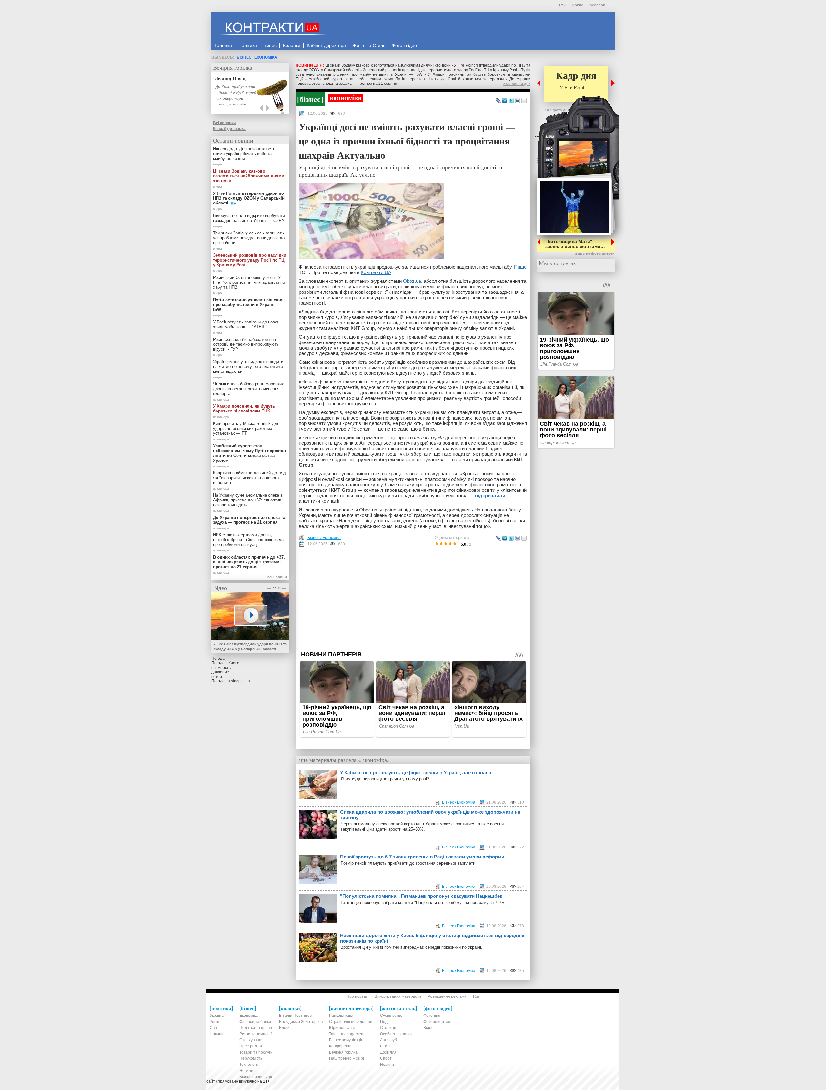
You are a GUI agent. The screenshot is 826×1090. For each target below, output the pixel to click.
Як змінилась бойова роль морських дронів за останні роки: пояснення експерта (248, 389)
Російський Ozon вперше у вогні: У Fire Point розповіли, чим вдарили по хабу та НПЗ (249, 282)
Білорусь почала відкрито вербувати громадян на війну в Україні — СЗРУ (249, 218)
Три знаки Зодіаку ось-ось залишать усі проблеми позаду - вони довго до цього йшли (249, 238)
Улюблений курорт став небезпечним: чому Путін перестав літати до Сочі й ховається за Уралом (406, 79)
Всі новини (277, 577)
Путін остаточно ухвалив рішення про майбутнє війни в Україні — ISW (413, 72)
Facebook (596, 5)
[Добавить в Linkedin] (504, 101)
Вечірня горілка (232, 67)
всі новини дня (516, 84)
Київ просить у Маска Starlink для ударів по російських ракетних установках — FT (246, 428)
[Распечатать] (517, 101)
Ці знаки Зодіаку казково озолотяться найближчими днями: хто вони (388, 65)
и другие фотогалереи (595, 253)
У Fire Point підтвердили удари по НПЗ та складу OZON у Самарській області (249, 198)
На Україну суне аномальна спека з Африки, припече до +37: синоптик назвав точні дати (247, 500)
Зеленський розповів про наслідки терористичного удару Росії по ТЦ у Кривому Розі (440, 70)
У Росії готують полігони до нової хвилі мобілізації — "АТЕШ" (245, 324)
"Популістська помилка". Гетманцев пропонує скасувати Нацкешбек (421, 896)
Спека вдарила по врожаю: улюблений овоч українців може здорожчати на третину (430, 814)
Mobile (577, 5)
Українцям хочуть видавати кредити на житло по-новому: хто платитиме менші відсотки (248, 366)
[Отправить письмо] (524, 101)
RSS (563, 5)
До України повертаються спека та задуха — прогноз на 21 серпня (249, 520)
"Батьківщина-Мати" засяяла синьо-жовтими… (575, 244)
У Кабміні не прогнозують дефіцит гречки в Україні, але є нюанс (415, 772)
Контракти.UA (376, 272)
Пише (520, 267)
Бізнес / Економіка (324, 537)
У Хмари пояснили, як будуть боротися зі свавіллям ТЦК (244, 408)
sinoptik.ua (240, 681)
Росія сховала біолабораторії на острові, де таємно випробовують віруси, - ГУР (246, 344)
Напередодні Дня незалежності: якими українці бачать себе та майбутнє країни (244, 153)
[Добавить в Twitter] (511, 101)
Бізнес (244, 57)
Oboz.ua (412, 281)
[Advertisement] (413, 599)
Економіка (265, 57)
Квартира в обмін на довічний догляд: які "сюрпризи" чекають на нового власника (250, 478)
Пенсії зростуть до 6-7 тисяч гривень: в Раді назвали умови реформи (422, 856)
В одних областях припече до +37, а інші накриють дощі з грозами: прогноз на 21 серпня (249, 562)
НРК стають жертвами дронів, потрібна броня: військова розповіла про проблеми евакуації (248, 539)
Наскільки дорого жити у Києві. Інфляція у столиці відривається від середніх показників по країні (432, 938)
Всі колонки (224, 123)
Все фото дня (557, 110)
